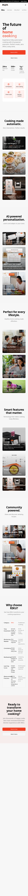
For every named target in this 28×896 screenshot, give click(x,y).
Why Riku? (17, 10)
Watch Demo (14, 58)
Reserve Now (14, 729)
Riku (3, 10)
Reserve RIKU (14, 52)
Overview (9, 10)
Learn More (24, 1)
